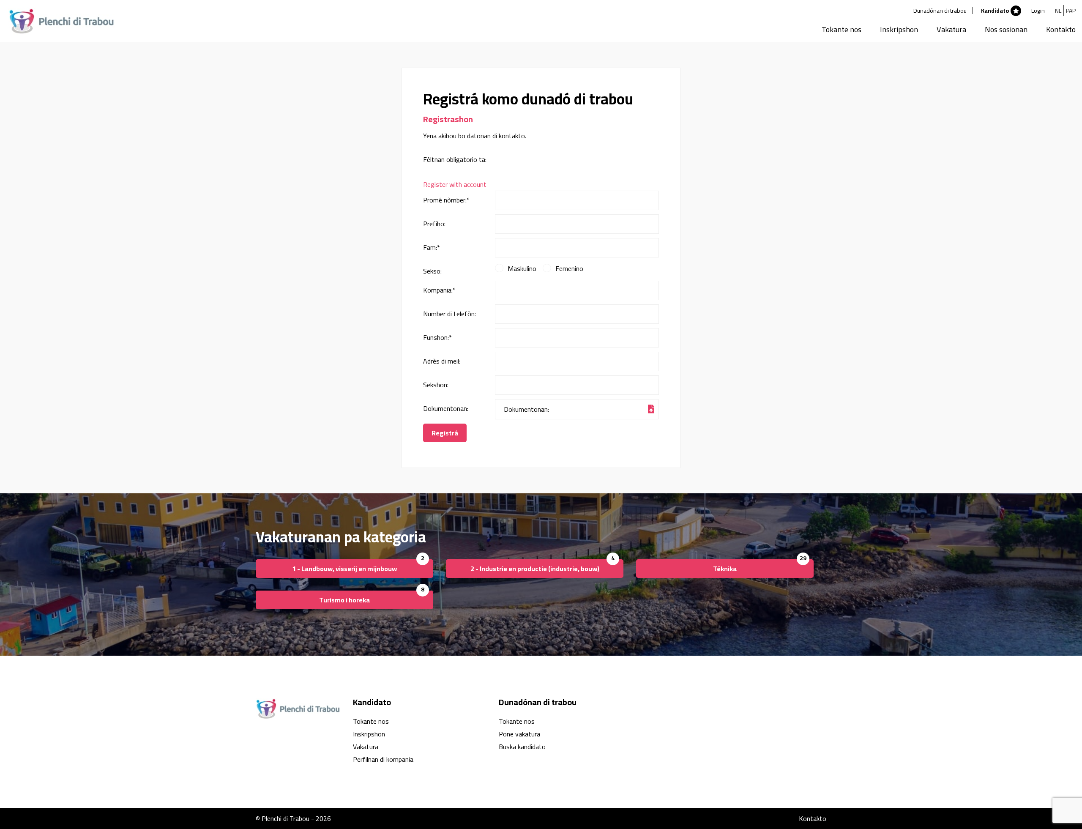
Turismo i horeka (344, 600)
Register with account (454, 184)
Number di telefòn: (449, 314)
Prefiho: (434, 224)
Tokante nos (841, 29)
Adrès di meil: (441, 361)
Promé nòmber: (446, 200)
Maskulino (522, 269)
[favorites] (1016, 10)
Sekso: (432, 271)
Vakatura (951, 29)
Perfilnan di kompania (383, 759)
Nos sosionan (1006, 29)
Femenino (569, 269)
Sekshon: (435, 385)
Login (1038, 10)
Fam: (431, 247)
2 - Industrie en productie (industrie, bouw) (534, 568)
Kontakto (1061, 29)
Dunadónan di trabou (940, 10)
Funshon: (437, 337)
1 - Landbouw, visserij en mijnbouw (344, 568)
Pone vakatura (519, 734)
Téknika (725, 568)
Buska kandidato (522, 746)
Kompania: (439, 290)
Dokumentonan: (445, 408)
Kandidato (995, 10)
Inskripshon (899, 29)
